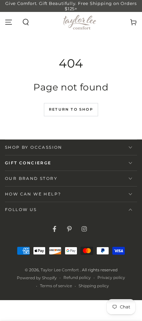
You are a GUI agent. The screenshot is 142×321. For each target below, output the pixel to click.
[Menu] (8, 22)
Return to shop (71, 109)
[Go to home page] (79, 22)
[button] (25, 22)
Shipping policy (94, 285)
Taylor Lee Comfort (60, 269)
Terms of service (56, 285)
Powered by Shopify (37, 277)
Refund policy (77, 277)
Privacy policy (111, 277)
